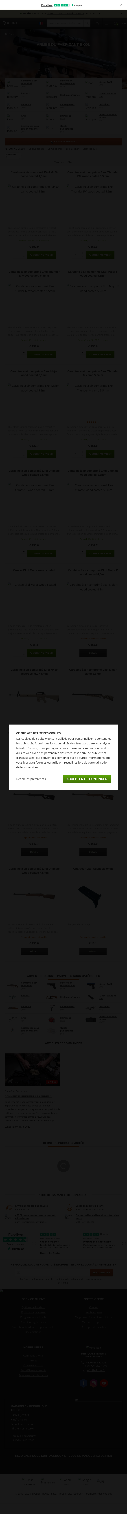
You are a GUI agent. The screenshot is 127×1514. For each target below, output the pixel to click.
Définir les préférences (31, 779)
